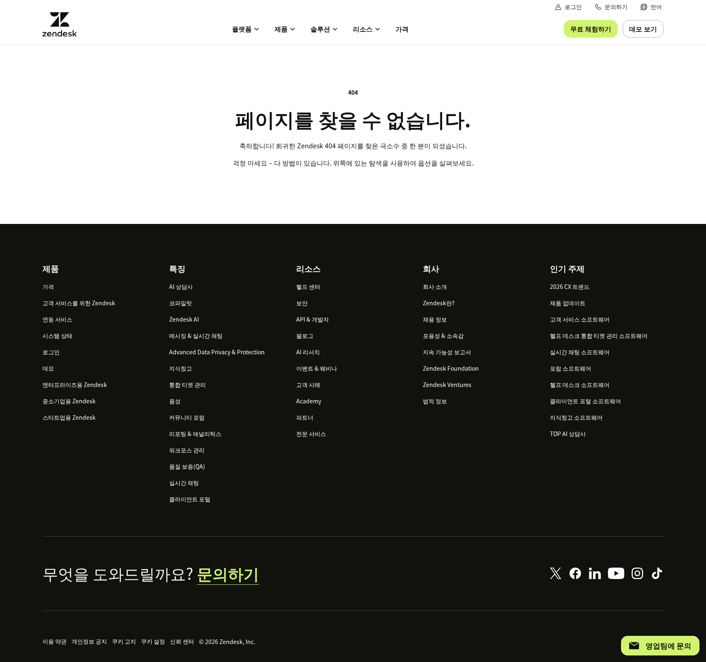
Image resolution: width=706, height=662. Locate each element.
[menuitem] (651, 6)
